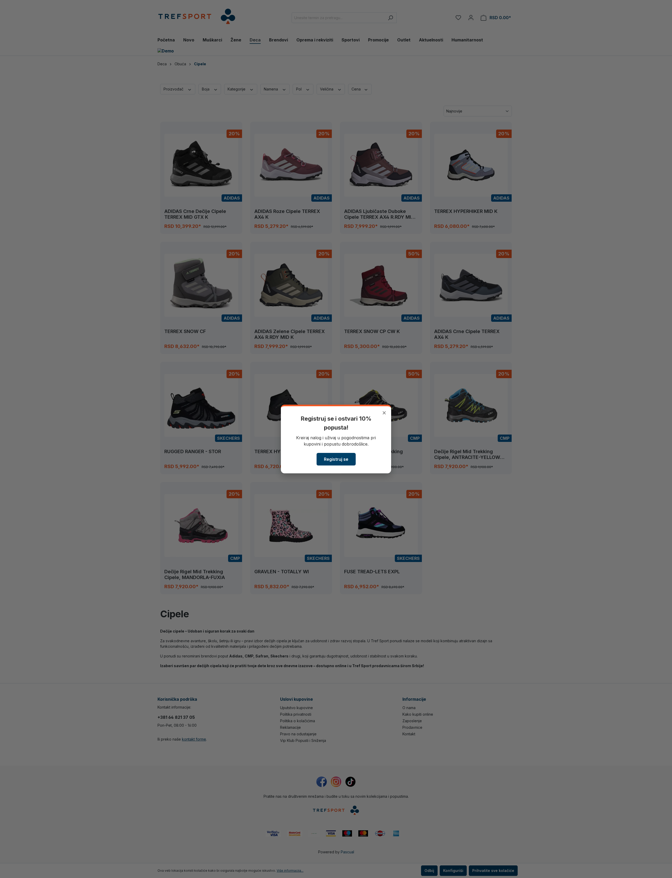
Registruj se (336, 459)
